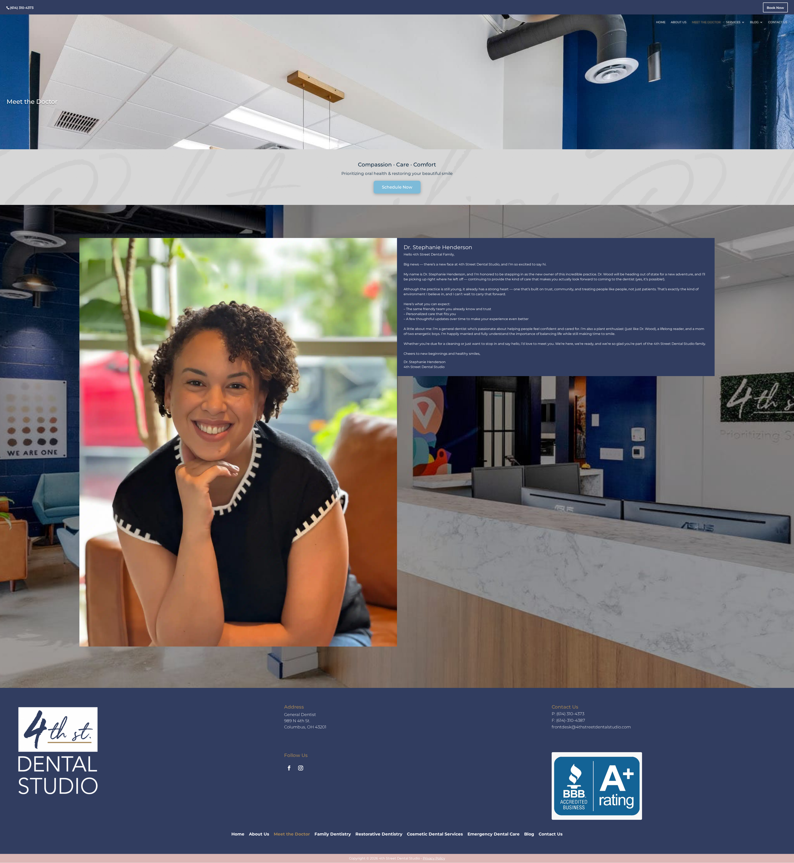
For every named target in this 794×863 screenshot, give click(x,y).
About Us (678, 22)
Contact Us (777, 22)
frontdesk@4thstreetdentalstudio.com (591, 726)
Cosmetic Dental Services (435, 835)
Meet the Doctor (706, 22)
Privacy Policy (434, 858)
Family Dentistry (332, 835)
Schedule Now (397, 187)
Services (733, 22)
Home (660, 22)
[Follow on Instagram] (301, 768)
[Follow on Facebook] (289, 768)
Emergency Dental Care (494, 835)
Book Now (775, 8)
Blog (754, 22)
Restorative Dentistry (378, 835)
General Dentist (300, 714)
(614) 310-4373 (570, 713)
